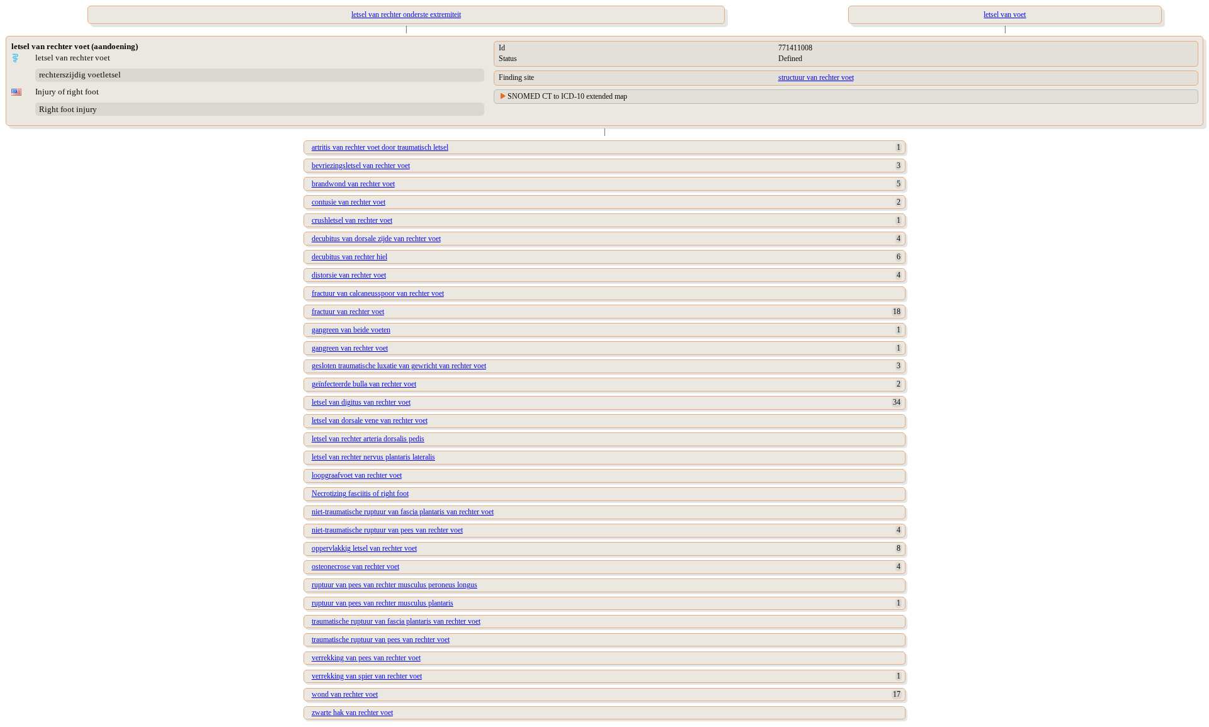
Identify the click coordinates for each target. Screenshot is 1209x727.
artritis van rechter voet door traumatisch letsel (380, 147)
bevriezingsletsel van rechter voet (361, 165)
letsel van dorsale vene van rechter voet (370, 420)
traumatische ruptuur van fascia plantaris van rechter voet (396, 621)
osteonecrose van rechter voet (355, 566)
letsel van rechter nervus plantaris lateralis (373, 457)
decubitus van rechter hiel (349, 256)
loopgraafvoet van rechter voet (357, 475)
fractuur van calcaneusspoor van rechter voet (378, 293)
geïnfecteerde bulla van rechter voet (364, 384)
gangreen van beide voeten (351, 329)
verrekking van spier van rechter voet (367, 676)
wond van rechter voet (345, 694)
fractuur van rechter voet (348, 311)
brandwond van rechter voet (353, 183)
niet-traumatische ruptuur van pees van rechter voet (387, 530)
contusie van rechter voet (348, 202)
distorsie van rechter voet (349, 275)
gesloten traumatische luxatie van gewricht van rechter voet (399, 365)
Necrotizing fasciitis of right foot (360, 493)
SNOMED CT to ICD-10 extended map (567, 96)
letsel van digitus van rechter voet (361, 402)
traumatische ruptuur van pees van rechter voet (381, 639)
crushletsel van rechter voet (352, 220)
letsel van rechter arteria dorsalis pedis (368, 438)
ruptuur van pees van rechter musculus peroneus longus (394, 584)
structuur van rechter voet (816, 77)
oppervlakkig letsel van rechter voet (364, 548)
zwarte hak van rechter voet (352, 712)
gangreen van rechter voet (350, 348)
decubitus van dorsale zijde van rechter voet (376, 238)
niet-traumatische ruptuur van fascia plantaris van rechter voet (403, 511)
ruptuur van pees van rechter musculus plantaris (382, 603)
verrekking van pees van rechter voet (366, 657)
